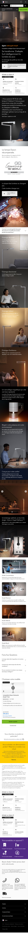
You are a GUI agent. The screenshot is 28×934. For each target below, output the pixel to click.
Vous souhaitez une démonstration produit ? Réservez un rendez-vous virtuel (14, 747)
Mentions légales (14, 926)
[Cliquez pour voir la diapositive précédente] (2, 491)
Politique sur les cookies (19, 924)
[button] (14, 66)
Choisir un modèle (23, 9)
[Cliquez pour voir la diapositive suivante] (25, 491)
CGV (3, 924)
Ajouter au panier (13, 721)
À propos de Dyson (6, 912)
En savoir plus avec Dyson (7, 916)
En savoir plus (13, 725)
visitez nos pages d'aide (14, 870)
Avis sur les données (21, 926)
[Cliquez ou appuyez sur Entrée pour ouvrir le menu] (2, 6)
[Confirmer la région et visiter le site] (25, 1)
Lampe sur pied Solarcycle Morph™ (7, 9)
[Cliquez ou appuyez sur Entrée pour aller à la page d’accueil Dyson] (6, 6)
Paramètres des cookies (6, 926)
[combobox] (12, 2)
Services (4, 908)
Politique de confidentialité (9, 924)
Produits (4, 904)
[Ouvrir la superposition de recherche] (16, 6)
